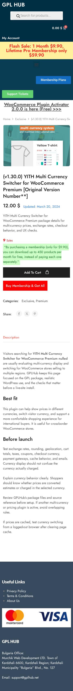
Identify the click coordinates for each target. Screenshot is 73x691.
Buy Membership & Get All (25, 285)
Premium (42, 301)
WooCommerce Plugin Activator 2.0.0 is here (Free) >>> (36, 106)
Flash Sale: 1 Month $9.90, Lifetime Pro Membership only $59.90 (36, 50)
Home (6, 119)
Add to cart (33, 272)
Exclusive (20, 119)
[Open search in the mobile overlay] (36, 15)
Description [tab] (11, 337)
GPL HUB (13, 5)
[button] (36, 64)
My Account (10, 38)
